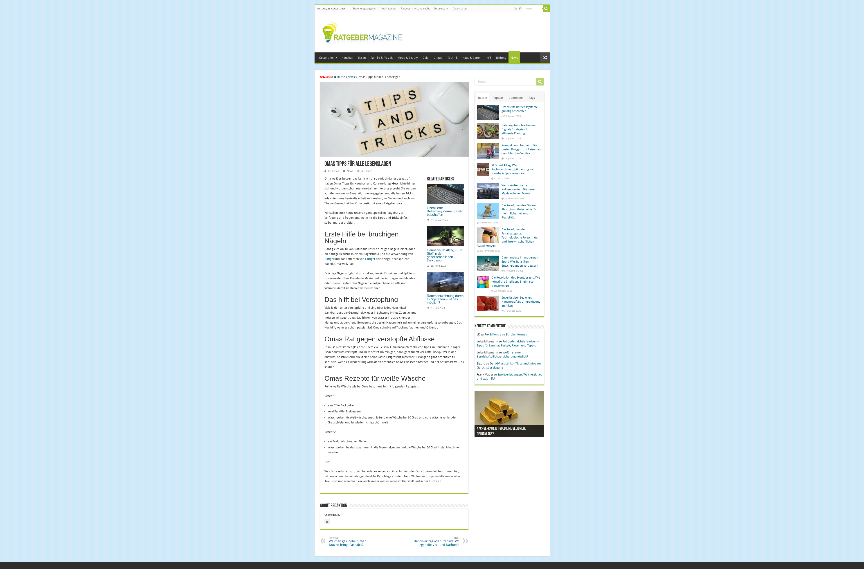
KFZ (488, 57)
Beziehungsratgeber (364, 8)
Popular (498, 97)
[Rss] (516, 8)
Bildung (501, 57)
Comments (516, 97)
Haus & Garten (472, 57)
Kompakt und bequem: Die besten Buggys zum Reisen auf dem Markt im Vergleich (522, 149)
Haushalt (347, 57)
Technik (452, 57)
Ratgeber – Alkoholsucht (415, 8)
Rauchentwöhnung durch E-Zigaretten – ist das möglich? (445, 299)
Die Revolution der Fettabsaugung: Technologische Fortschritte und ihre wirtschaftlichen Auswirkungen (507, 237)
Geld (426, 57)
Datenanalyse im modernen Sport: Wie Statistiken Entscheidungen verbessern (520, 261)
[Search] (546, 8)
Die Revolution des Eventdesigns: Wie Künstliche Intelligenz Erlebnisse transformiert (515, 281)
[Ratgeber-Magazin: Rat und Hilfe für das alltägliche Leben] (362, 31)
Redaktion (333, 171)
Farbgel (370, 259)
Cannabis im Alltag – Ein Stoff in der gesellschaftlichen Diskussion (444, 255)
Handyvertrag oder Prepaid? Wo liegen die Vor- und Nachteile (436, 541)
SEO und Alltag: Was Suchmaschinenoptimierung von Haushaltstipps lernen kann (513, 169)
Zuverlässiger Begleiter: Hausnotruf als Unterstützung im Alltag (521, 301)
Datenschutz (459, 8)
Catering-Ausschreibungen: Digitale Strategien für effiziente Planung (519, 129)
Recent (482, 97)
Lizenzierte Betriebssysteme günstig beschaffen (445, 211)
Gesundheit (326, 57)
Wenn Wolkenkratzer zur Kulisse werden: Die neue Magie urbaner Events (518, 189)
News (514, 57)
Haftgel (329, 259)
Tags (532, 97)
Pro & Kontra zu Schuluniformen (505, 334)
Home (340, 77)
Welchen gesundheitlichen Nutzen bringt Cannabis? (347, 541)
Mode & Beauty (408, 57)
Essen (362, 57)
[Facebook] (519, 8)
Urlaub (438, 57)
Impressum (441, 8)
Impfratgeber (388, 8)
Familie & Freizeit (382, 57)
